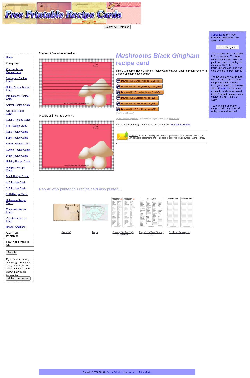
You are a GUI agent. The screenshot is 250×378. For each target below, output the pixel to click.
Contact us (133, 372)
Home (9, 57)
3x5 (173, 124)
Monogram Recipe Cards (16, 80)
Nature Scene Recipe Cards (18, 89)
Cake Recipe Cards (17, 131)
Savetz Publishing (115, 372)
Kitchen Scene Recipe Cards (14, 71)
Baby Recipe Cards (17, 137)
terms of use (174, 119)
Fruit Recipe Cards (16, 125)
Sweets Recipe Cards (18, 143)
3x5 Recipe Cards (16, 188)
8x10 (183, 124)
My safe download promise (127, 119)
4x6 (177, 124)
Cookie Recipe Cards (18, 149)
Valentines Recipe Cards (16, 220)
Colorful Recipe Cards (18, 119)
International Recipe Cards (17, 97)
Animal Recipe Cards (18, 104)
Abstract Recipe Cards (15, 112)
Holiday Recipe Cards (18, 161)
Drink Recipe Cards (17, 155)
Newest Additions (16, 227)
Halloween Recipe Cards (16, 202)
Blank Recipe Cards (17, 176)
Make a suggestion (18, 278)
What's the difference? (125, 113)
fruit (188, 124)
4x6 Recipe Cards (16, 182)
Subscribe (133, 135)
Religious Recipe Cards (15, 169)
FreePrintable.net (180, 138)
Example (224, 88)
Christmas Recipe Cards (16, 211)
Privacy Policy (145, 372)
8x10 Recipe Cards (17, 194)
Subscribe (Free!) (227, 47)
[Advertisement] (75, 40)
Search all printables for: (17, 243)
